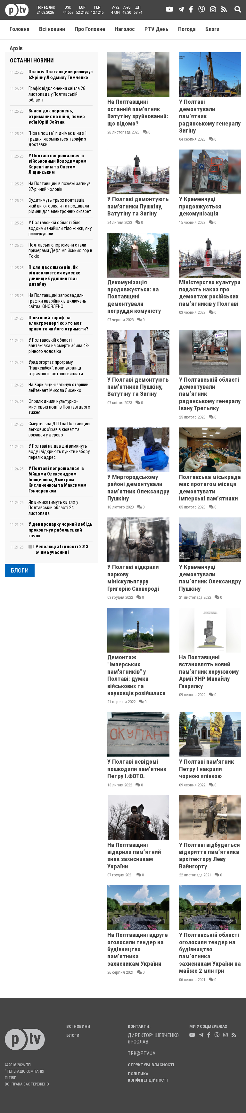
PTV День (156, 29)
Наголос (125, 29)
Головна (19, 29)
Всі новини (52, 29)
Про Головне (90, 29)
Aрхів (16, 48)
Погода (187, 29)
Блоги (212, 29)
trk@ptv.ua (141, 1053)
